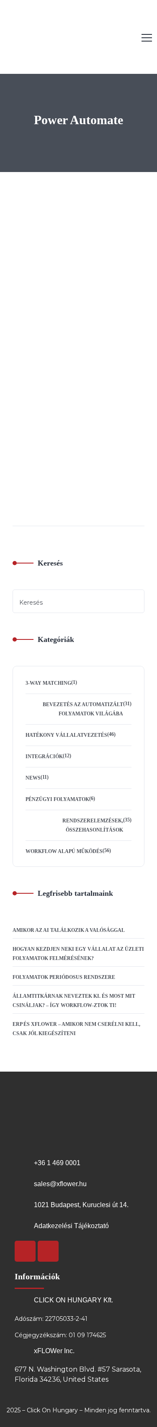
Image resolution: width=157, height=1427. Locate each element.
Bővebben (24, 509)
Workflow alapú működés (64, 851)
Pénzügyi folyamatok (57, 799)
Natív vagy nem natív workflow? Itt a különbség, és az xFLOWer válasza (79, 407)
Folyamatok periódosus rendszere (64, 977)
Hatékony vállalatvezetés (33, 269)
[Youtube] (25, 1251)
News (33, 778)
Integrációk (44, 756)
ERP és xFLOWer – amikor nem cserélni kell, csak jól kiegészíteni (76, 1028)
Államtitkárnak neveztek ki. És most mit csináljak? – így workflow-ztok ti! (74, 1000)
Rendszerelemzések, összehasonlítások (92, 825)
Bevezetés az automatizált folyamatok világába (83, 709)
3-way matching (48, 683)
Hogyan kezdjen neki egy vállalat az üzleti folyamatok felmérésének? (78, 953)
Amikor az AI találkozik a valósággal (69, 930)
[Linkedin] (48, 1251)
